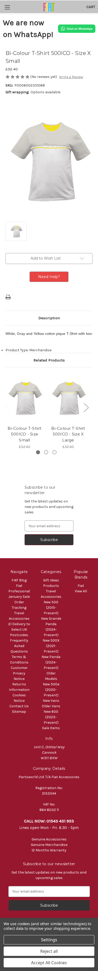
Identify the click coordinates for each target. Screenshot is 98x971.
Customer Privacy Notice (19, 673)
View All (81, 591)
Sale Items (51, 728)
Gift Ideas (51, 580)
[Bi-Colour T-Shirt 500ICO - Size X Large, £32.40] (68, 398)
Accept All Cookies (49, 963)
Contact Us (19, 706)
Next (86, 407)
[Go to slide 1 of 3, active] (38, 452)
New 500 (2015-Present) (51, 607)
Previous (7, 407)
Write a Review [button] (71, 77)
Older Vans (51, 706)
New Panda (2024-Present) (51, 662)
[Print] (8, 297)
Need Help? (49, 276)
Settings (49, 940)
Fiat (81, 585)
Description (49, 318)
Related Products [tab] (49, 360)
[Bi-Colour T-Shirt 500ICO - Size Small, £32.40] (24, 398)
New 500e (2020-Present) (51, 689)
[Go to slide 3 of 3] (54, 452)
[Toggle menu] (7, 7)
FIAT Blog (19, 580)
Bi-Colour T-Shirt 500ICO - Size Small (24, 434)
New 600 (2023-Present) (51, 717)
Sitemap (19, 711)
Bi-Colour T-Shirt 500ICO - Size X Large (68, 434)
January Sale (19, 596)
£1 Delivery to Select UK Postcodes (19, 629)
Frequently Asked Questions (19, 646)
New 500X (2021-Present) (51, 646)
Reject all (49, 951)
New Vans (51, 700)
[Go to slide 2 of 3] (46, 452)
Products (51, 585)
